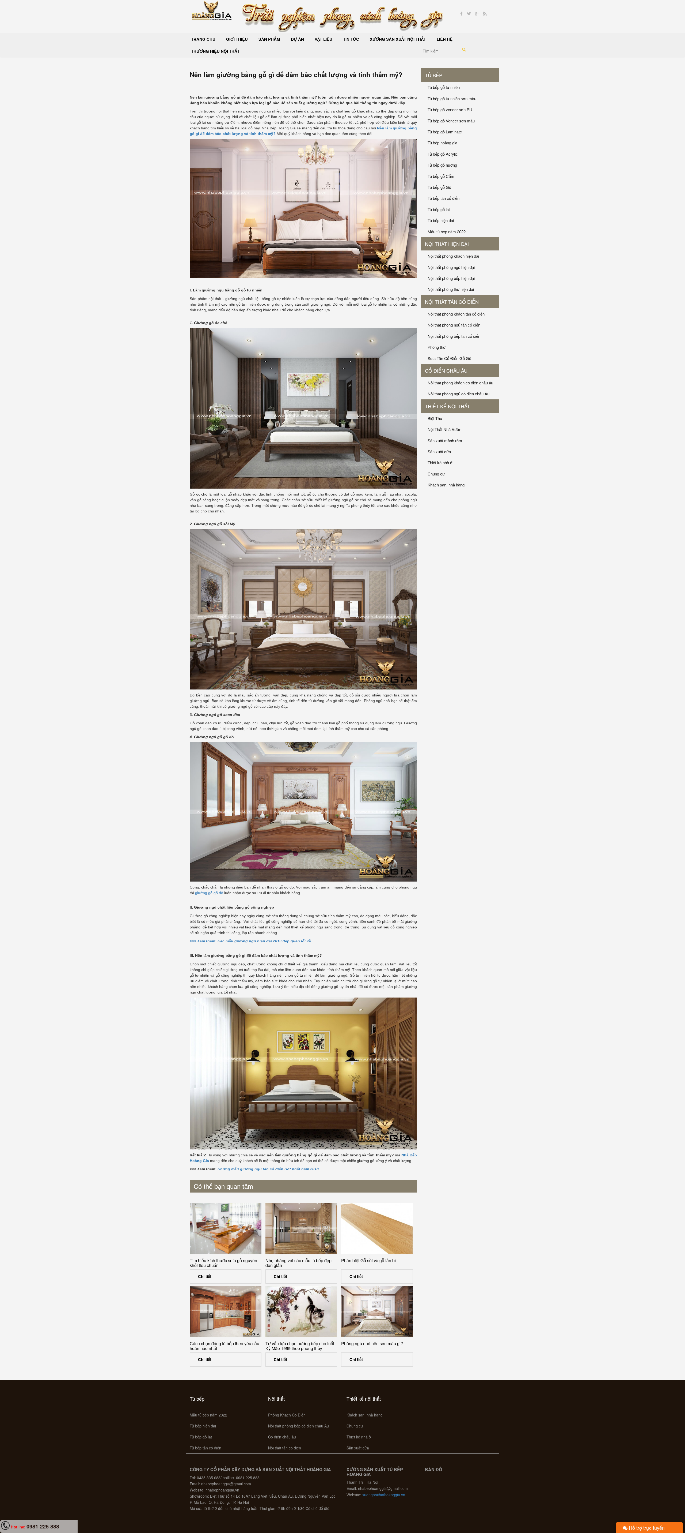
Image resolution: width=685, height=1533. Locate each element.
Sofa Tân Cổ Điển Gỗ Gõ (449, 358)
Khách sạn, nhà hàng (446, 485)
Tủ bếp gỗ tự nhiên (444, 87)
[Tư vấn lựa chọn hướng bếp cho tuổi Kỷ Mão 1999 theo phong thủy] (301, 1311)
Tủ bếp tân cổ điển (443, 198)
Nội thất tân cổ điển (452, 301)
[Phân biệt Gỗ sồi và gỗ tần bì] (377, 1228)
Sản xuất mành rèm (445, 440)
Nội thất (276, 1398)
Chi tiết (204, 1276)
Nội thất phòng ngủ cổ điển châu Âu (458, 393)
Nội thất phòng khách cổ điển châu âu (460, 382)
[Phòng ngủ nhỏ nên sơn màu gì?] (377, 1311)
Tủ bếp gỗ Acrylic (443, 154)
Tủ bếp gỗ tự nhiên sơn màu (452, 98)
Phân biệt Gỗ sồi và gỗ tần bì (368, 1260)
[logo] (211, 10)
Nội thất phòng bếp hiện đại (451, 278)
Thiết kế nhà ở (440, 462)
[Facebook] (461, 13)
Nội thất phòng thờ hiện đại (451, 289)
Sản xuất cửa (439, 451)
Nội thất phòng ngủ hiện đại (451, 267)
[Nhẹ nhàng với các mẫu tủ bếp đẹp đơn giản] (301, 1228)
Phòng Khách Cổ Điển (287, 1415)
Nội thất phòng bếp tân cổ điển (454, 336)
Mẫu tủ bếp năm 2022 (447, 231)
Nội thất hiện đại (447, 243)
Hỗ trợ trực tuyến (646, 1527)
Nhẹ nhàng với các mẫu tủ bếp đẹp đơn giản (298, 1262)
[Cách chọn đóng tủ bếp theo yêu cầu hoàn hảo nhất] (225, 1311)
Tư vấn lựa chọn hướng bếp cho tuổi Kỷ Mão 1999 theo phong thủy (299, 1345)
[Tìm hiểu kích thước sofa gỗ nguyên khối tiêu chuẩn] (225, 1228)
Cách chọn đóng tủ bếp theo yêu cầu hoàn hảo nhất (224, 1345)
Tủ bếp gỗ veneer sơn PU (450, 109)
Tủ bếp (433, 75)
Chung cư (436, 474)
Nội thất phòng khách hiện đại (453, 256)
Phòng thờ (437, 347)
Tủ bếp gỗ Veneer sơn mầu (451, 120)
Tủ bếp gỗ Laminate (445, 131)
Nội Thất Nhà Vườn (444, 429)
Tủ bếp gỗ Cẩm (441, 176)
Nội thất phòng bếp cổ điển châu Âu (298, 1426)
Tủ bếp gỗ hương (442, 165)
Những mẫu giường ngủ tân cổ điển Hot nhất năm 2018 (268, 1169)
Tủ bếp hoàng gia (442, 142)
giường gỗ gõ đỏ (209, 893)
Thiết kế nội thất (447, 406)
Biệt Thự (435, 418)
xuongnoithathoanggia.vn (383, 1494)
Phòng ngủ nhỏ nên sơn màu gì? (372, 1343)
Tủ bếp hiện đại (441, 220)
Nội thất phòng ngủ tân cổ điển (454, 325)
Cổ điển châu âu (446, 370)
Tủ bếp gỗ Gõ (439, 187)
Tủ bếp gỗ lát (439, 209)
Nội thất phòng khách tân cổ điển (456, 314)
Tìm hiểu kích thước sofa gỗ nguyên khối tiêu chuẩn (223, 1262)
